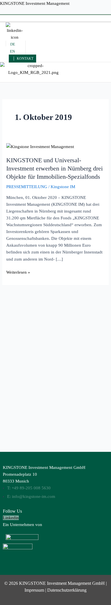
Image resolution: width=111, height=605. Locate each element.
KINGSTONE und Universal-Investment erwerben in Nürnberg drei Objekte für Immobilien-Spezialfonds (54, 168)
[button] (55, 18)
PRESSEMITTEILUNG (26, 186)
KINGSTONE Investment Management (34, 3)
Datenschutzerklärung (67, 590)
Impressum (34, 590)
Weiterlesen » (18, 272)
